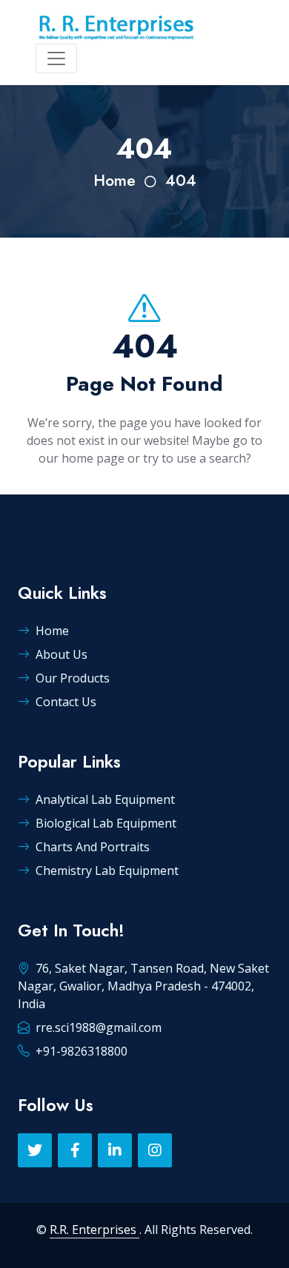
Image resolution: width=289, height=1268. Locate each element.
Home (114, 180)
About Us (61, 654)
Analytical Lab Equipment (105, 799)
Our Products (73, 678)
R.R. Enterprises (94, 1229)
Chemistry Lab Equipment (107, 870)
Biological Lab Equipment (106, 823)
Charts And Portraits (93, 847)
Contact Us (66, 702)
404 (180, 180)
